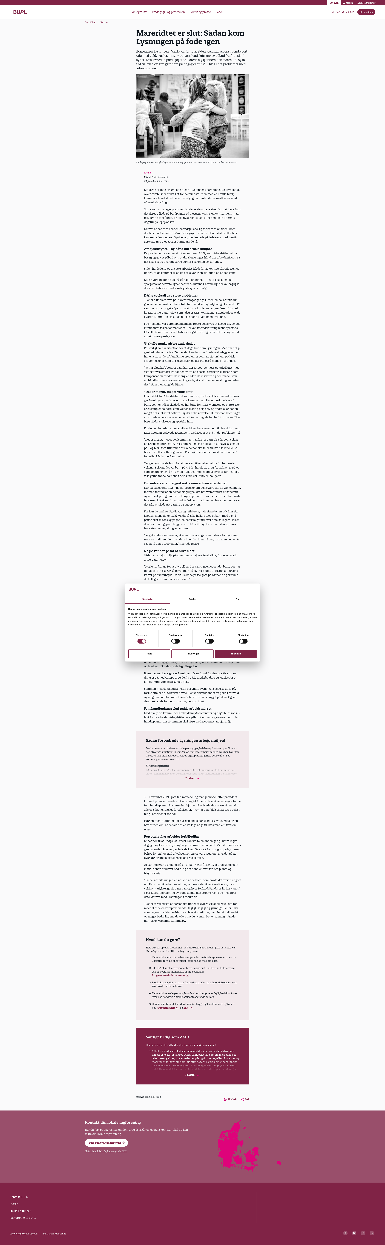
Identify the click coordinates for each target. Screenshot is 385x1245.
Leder (219, 12)
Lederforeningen (20, 1211)
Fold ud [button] (190, 778)
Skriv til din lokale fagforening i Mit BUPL (106, 1151)
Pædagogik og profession (168, 12)
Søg (338, 12)
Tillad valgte (192, 653)
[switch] (175, 641)
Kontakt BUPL (19, 1197)
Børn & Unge (90, 22)
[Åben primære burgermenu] (9, 12)
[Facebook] (345, 1233)
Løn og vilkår (139, 12)
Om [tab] (237, 599)
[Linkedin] (372, 1233)
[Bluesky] (354, 1233)
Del (247, 1099)
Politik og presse (200, 12)
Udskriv (232, 1099)
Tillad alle (236, 653)
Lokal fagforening (366, 3)
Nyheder (104, 22)
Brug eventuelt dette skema (168, 975)
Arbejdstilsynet (166, 1007)
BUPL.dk (334, 3)
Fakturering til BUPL (23, 1217)
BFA (185, 1007)
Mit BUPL (350, 12)
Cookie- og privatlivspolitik (23, 1233)
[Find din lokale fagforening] (250, 1170)
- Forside (21, 12)
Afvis (149, 653)
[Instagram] (363, 1233)
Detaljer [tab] (192, 599)
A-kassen (348, 3)
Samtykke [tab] (147, 599)
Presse (14, 1204)
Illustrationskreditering (54, 1233)
